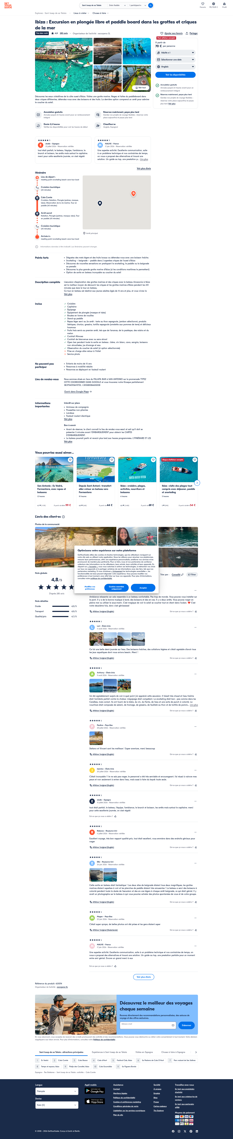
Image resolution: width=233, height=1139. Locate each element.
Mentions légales (120, 1093)
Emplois (157, 1093)
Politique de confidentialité (104, 1039)
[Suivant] (197, 483)
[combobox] (177, 574)
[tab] (61, 1052)
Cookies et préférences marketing (127, 1102)
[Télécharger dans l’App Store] (95, 1101)
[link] (54, 483)
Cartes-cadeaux (160, 1106)
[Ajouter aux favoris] (70, 459)
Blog (155, 1098)
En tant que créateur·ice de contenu (186, 1098)
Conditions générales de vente (125, 1106)
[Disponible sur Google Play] (95, 1091)
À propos (157, 1089)
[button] (59, 33)
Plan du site (118, 1115)
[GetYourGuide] (8, 5)
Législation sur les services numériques (129, 1110)
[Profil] (224, 4)
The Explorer (159, 1110)
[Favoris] (203, 4)
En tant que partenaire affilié (184, 1106)
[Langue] (213, 4)
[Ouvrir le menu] (195, 590)
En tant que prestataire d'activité (184, 1090)
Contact (116, 1089)
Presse (156, 1102)
